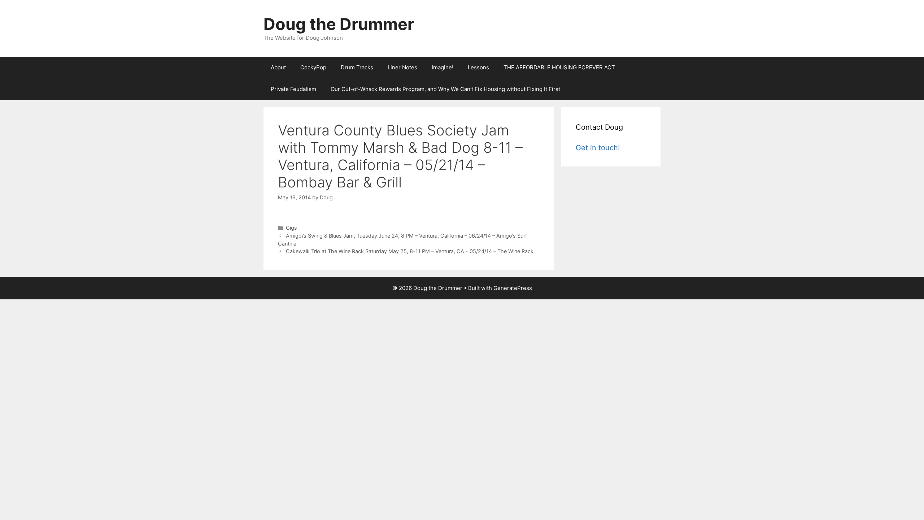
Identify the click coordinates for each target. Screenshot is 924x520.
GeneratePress (512, 288)
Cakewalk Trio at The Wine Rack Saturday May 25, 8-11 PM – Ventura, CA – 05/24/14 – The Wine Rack (409, 251)
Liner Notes (402, 67)
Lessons (478, 67)
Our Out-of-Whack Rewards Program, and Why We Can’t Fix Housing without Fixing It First (445, 89)
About (278, 67)
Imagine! (442, 67)
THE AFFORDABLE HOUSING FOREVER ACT (559, 67)
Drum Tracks (357, 67)
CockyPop (313, 67)
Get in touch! (598, 147)
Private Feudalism (293, 89)
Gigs (291, 228)
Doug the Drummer (338, 24)
